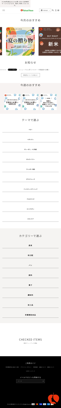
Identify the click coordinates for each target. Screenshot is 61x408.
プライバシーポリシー (26, 367)
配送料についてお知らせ (30, 75)
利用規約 (35, 367)
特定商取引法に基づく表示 (12, 367)
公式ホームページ (30, 371)
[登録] (43, 381)
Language (45, 10)
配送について (50, 367)
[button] (3, 10)
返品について (42, 367)
